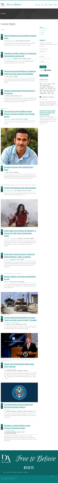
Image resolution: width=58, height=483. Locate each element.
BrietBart (14, 238)
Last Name (42, 61)
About (39, 4)
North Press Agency (16, 322)
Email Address (43, 51)
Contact (55, 4)
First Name (42, 56)
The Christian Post (7, 119)
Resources (50, 4)
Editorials (42, 32)
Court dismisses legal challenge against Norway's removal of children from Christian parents (19, 114)
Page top (51, 476)
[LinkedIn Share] (45, 76)
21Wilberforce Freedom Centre (9, 40)
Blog (43, 4)
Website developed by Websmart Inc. (7, 479)
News (46, 4)
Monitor (9, 58)
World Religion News (11, 430)
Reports (42, 34)
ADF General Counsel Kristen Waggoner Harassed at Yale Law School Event (47, 112)
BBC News (10, 190)
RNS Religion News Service (11, 369)
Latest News (43, 30)
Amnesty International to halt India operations (20, 188)
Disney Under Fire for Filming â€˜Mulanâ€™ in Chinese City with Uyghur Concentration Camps (20, 233)
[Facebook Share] (41, 76)
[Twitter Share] (43, 76)
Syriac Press (6, 281)
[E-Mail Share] (47, 76)
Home (36, 4)
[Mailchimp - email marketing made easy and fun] (46, 70)
